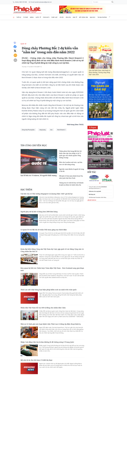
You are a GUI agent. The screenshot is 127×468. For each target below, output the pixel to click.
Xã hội (62, 17)
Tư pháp (25, 17)
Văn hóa (68, 17)
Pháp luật (54, 17)
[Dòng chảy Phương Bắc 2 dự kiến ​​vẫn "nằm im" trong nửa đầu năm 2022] (27, 9)
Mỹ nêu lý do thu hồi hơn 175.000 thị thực (36, 360)
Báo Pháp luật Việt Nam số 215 (99, 164)
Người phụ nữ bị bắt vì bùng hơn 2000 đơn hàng (39, 212)
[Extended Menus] (109, 17)
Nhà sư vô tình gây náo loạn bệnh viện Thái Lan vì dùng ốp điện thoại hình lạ (51, 324)
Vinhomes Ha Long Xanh (95, 191)
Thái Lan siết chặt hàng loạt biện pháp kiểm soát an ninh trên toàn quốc (49, 290)
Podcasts (46, 17)
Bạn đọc (92, 17)
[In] (15, 60)
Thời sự (18, 17)
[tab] (99, 183)
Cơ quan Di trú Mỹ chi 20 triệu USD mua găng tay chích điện (44, 230)
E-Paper (92, 127)
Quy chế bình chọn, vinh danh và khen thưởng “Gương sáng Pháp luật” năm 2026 (99, 72)
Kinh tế (75, 17)
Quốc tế (38, 17)
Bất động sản (83, 17)
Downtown (104, 186)
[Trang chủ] (13, 17)
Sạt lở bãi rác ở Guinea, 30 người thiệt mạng (39, 175)
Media (32, 17)
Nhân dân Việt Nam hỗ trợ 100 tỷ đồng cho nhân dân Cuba (43, 308)
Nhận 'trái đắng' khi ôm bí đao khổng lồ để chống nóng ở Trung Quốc (47, 342)
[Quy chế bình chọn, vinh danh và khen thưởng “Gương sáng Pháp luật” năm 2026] (100, 61)
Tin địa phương (102, 17)
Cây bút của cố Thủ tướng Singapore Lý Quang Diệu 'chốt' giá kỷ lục (47, 194)
